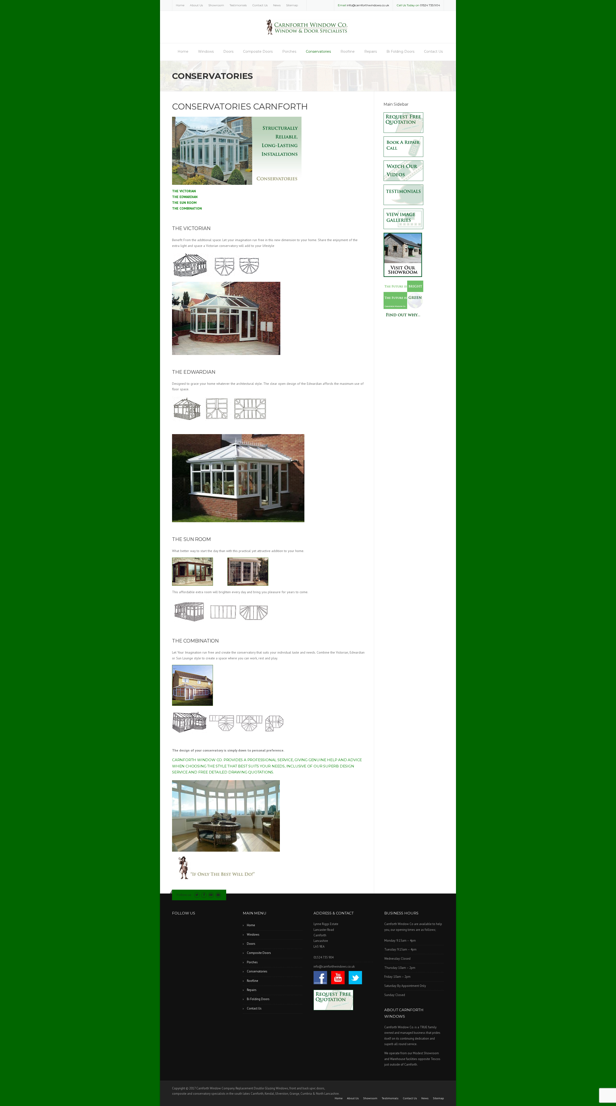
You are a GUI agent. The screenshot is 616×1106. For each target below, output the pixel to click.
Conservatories (318, 51)
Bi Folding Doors (400, 51)
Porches (289, 51)
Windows (206, 51)
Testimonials (238, 5)
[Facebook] (204, 895)
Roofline (347, 51)
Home (180, 5)
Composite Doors (258, 51)
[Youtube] (211, 895)
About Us (196, 5)
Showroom (216, 5)
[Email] (218, 895)
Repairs (370, 51)
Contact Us (260, 5)
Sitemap (292, 5)
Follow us (184, 895)
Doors (228, 51)
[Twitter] (197, 895)
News (277, 5)
